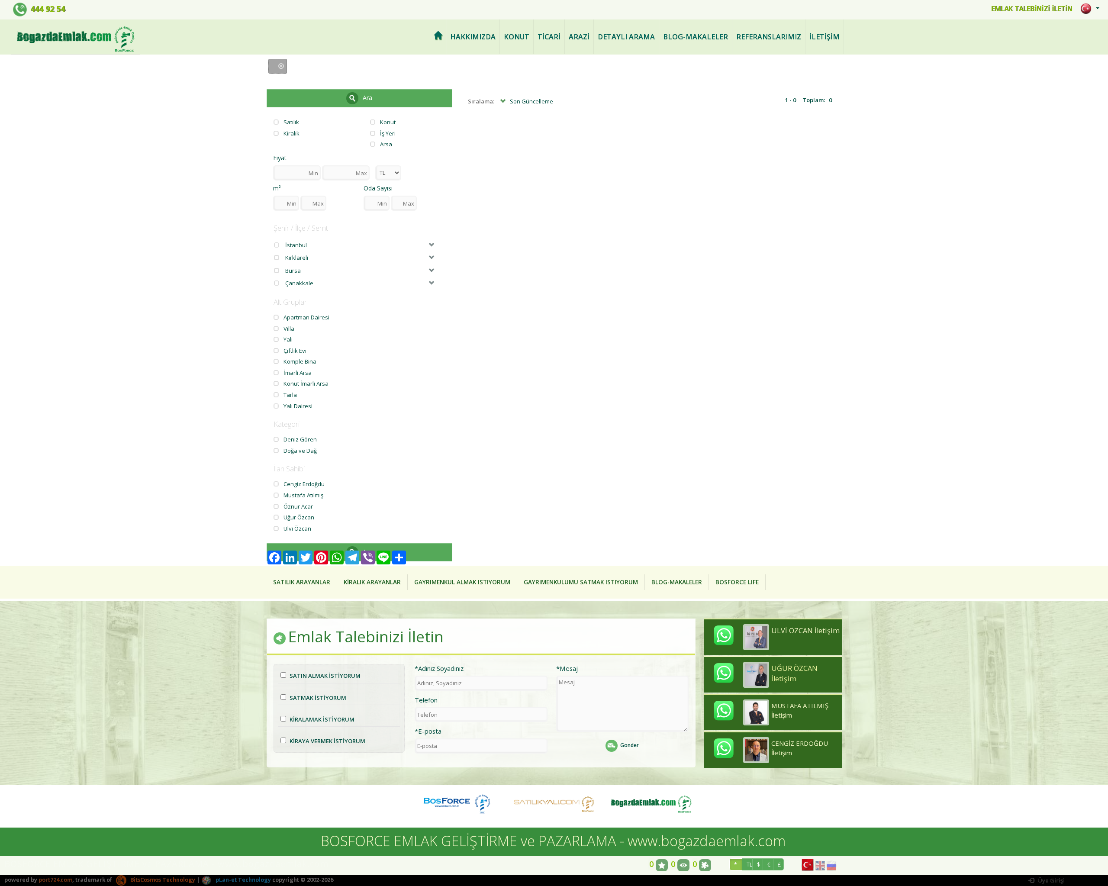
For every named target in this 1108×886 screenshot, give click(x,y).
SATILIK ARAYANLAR (301, 582)
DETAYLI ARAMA (626, 37)
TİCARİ (549, 37)
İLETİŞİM (824, 37)
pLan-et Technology (242, 879)
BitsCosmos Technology (162, 879)
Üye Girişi (1051, 880)
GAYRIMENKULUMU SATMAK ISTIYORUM (581, 582)
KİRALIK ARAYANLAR (372, 582)
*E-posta (428, 731)
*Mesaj (567, 668)
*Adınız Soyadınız (439, 668)
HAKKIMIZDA (473, 37)
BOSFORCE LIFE (737, 582)
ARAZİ (579, 37)
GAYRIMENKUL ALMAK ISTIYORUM (462, 582)
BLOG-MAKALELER (695, 37)
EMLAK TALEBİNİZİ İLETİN (1031, 8)
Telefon (426, 700)
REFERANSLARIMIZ (768, 37)
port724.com (55, 879)
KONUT (516, 37)
